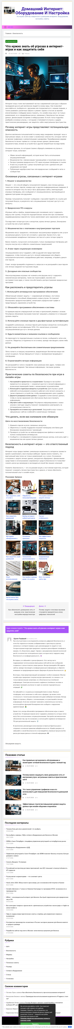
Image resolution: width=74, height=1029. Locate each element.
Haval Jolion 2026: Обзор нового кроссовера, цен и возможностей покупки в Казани (35, 883)
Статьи (8, 975)
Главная (8, 33)
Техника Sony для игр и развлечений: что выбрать (23, 829)
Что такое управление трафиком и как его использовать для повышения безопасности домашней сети (45, 792)
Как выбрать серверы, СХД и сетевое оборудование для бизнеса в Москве (32, 835)
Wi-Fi (7, 946)
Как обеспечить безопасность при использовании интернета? (43, 992)
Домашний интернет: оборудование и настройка (42, 10)
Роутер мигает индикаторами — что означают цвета (24, 876)
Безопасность (18, 33)
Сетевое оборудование (14, 971)
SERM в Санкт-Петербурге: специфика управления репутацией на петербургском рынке (36, 841)
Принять (35, 1024)
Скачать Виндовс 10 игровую (16, 862)
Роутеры (9, 967)
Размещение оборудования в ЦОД (18, 847)
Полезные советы (12, 963)
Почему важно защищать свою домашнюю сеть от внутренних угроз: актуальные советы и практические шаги (45, 777)
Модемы (9, 955)
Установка (9, 979)
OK (70, 1027)
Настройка (10, 958)
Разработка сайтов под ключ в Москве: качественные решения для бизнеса (32, 931)
